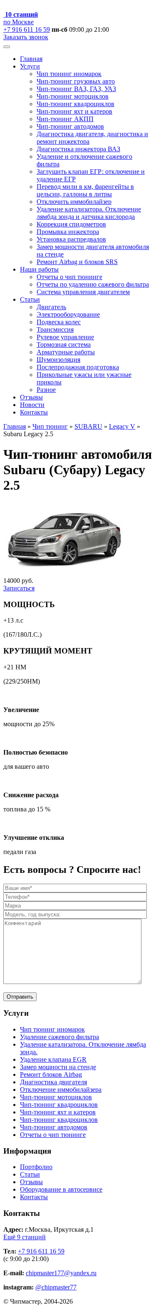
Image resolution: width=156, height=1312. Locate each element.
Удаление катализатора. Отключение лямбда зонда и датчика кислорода (89, 213)
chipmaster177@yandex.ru (61, 1272)
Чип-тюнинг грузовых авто (76, 81)
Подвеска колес (59, 321)
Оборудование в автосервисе (61, 1189)
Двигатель (51, 306)
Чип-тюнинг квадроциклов (75, 103)
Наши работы (39, 269)
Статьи (30, 299)
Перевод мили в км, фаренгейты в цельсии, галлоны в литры (85, 190)
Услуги (30, 66)
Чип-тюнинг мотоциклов (73, 96)
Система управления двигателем (83, 291)
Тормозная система (64, 344)
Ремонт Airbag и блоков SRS (77, 261)
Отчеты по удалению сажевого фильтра (93, 284)
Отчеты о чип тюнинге (69, 276)
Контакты (34, 412)
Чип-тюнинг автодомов (70, 126)
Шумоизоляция (58, 359)
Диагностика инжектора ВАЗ (78, 149)
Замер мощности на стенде (58, 1066)
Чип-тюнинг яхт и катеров (74, 111)
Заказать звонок (25, 37)
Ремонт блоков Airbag (51, 1074)
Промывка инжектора (68, 231)
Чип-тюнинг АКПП (65, 118)
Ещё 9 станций (24, 1237)
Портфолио (36, 1166)
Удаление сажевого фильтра (59, 1036)
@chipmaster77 (56, 1287)
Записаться (19, 588)
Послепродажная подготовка (78, 367)
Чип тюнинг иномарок (69, 73)
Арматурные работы (66, 352)
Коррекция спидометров (71, 224)
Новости (32, 404)
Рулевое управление (65, 337)
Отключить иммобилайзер (74, 201)
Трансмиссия (55, 329)
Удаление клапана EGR (53, 1059)
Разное (46, 389)
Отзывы (31, 397)
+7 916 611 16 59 (26, 29)
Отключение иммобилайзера (61, 1089)
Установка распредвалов (71, 239)
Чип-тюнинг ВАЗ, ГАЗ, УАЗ (76, 88)
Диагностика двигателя (53, 1082)
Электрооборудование (68, 314)
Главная (31, 58)
